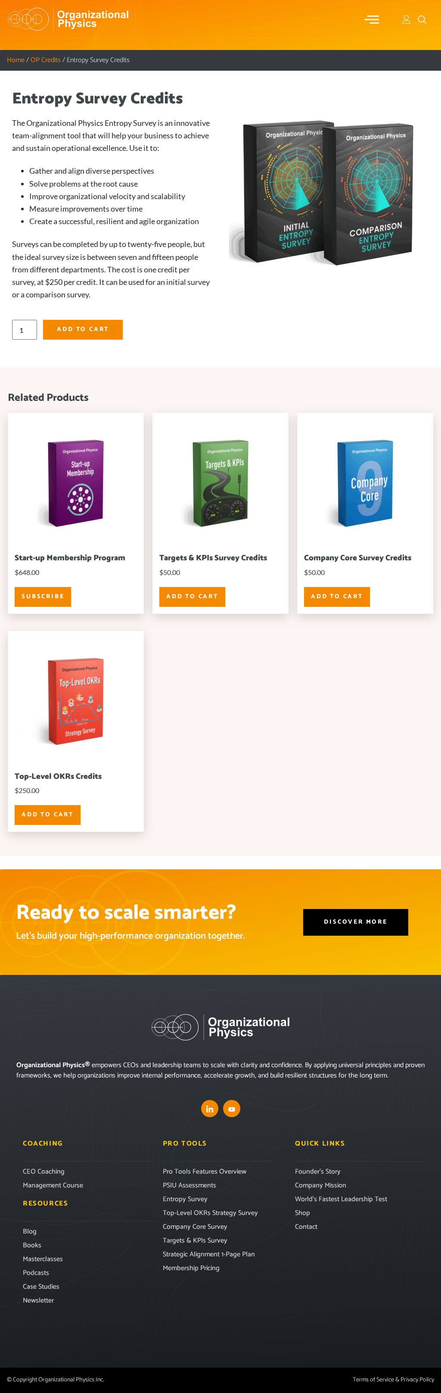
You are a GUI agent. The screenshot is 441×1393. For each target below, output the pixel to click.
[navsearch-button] (422, 19)
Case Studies (41, 1287)
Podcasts (36, 1273)
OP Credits (46, 60)
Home (16, 60)
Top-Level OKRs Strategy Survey (210, 1213)
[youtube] (231, 1108)
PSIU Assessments (189, 1185)
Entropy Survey (185, 1199)
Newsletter (38, 1300)
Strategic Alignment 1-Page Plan (209, 1254)
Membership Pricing (191, 1268)
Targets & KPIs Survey (195, 1240)
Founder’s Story (318, 1171)
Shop (302, 1213)
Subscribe (43, 597)
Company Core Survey (195, 1227)
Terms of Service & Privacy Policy (393, 1380)
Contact (306, 1227)
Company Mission (320, 1185)
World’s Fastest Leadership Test (341, 1199)
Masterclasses (43, 1259)
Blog (30, 1231)
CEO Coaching (44, 1171)
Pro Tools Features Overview (204, 1171)
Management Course (53, 1185)
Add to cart (83, 329)
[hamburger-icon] (372, 19)
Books (32, 1245)
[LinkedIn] (209, 1108)
